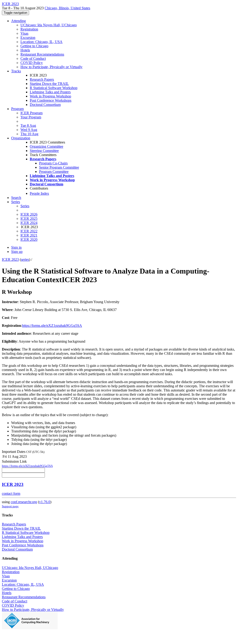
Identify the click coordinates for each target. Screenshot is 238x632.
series (25, 259)
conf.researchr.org (24, 502)
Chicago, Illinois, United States (67, 8)
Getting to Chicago (34, 46)
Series (24, 206)
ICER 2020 (28, 239)
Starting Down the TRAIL (49, 84)
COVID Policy (31, 63)
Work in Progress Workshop (50, 96)
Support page (10, 506)
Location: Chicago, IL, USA (41, 42)
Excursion (27, 38)
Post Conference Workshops (50, 100)
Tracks (16, 71)
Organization (20, 138)
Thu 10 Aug (29, 134)
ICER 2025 (28, 219)
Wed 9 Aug (28, 130)
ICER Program (31, 113)
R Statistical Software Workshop (53, 88)
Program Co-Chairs (53, 163)
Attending (18, 21)
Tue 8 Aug (28, 125)
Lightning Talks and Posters (50, 92)
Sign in (16, 247)
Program (17, 109)
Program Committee (54, 172)
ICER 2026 (28, 214)
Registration (29, 29)
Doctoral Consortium (45, 105)
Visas (24, 33)
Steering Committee (44, 151)
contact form (11, 493)
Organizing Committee (46, 146)
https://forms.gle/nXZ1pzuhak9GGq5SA (52, 326)
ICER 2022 (28, 231)
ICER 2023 (10, 259)
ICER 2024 (28, 223)
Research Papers (42, 79)
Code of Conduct (33, 58)
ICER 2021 (28, 235)
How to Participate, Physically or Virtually (51, 67)
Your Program (30, 117)
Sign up (17, 252)
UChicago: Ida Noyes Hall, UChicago (48, 25)
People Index (39, 193)
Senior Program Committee (59, 167)
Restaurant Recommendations (42, 54)
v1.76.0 (44, 502)
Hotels (25, 50)
